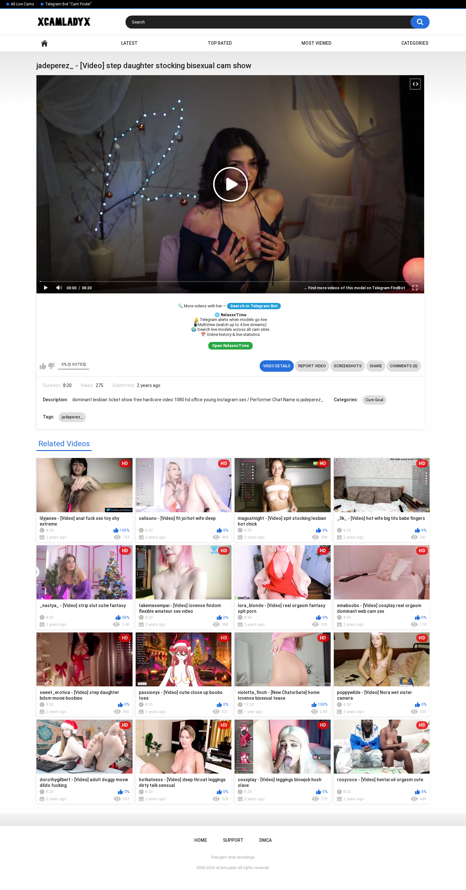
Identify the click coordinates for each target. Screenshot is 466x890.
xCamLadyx (226, 868)
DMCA (265, 840)
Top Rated (220, 43)
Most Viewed (316, 43)
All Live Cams (22, 4)
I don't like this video (51, 366)
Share (376, 366)
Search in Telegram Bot (254, 306)
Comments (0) (403, 366)
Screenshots (348, 366)
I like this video (43, 366)
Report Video (312, 366)
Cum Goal (374, 400)
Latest (129, 43)
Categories (414, 43)
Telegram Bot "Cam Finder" (68, 4)
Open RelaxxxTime (230, 345)
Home (44, 43)
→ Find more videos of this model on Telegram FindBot (354, 288)
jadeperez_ (72, 417)
